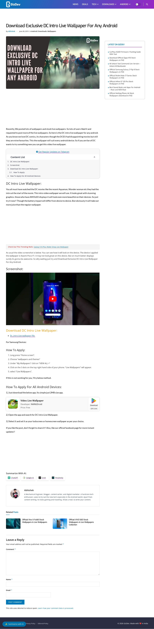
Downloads (42, 31)
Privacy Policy (30, 623)
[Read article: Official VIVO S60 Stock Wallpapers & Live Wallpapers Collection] (60, 523)
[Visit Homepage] (13, 4)
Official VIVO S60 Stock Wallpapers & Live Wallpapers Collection (81, 522)
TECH (94, 4)
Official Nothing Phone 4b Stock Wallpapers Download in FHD (121, 94)
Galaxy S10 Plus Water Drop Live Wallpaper (51, 247)
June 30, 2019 (24, 31)
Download (94, 405)
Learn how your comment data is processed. (56, 608)
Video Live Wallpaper (32, 400)
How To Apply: (19, 172)
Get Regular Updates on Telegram (53, 151)
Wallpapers (51, 31)
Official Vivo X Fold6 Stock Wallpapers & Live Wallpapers (34, 520)
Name (9, 579)
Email (9, 590)
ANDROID (124, 4)
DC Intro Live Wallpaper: (20, 161)
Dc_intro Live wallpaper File (22, 335)
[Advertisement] (77, 16)
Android (34, 31)
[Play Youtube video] (52, 299)
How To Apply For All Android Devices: (25, 176)
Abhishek (11, 31)
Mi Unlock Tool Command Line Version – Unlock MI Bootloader (124, 65)
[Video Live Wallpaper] (12, 404)
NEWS (75, 4)
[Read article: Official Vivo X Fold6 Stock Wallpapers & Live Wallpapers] (13, 523)
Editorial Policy (43, 623)
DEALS (85, 4)
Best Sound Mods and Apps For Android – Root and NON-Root (124, 88)
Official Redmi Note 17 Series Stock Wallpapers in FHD (123, 76)
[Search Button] (147, 4)
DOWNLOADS (108, 4)
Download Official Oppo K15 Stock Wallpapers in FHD (122, 59)
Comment (11, 549)
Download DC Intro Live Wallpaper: (24, 169)
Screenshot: (15, 165)
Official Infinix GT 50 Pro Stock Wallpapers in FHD (121, 82)
